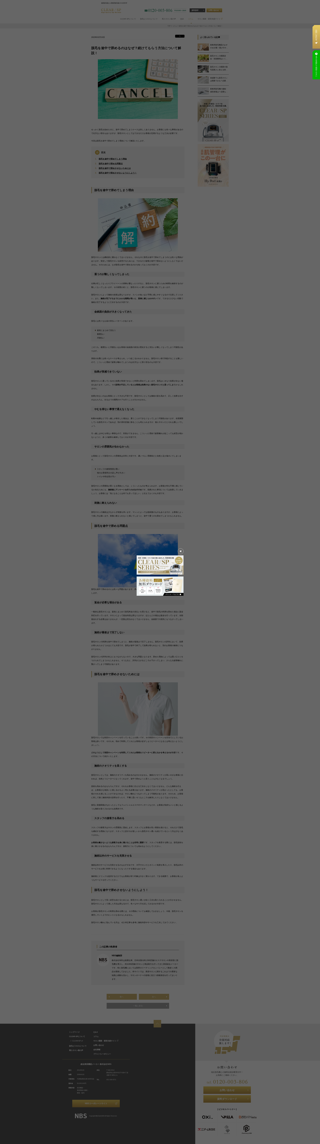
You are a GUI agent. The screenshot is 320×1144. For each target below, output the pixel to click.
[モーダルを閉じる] (181, 551)
